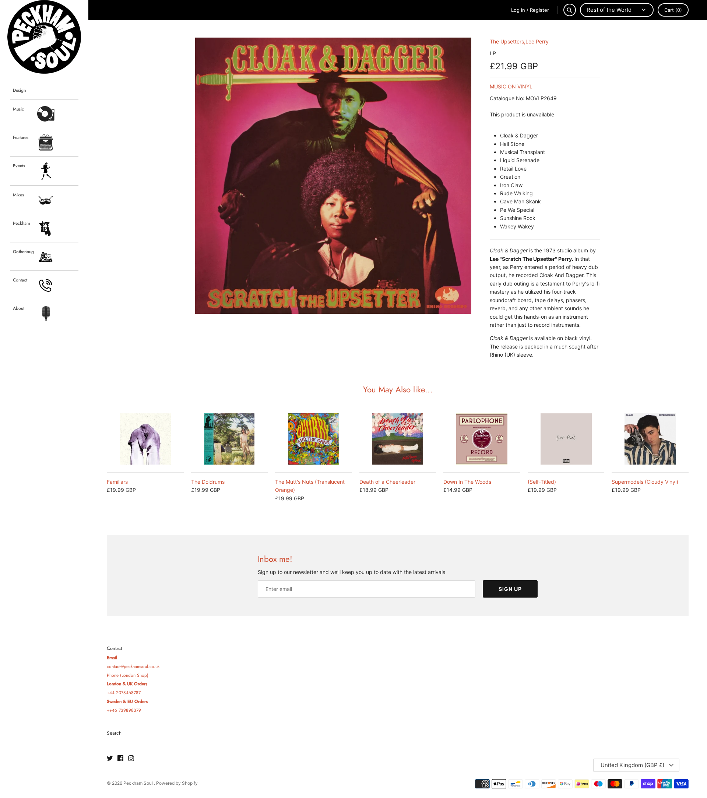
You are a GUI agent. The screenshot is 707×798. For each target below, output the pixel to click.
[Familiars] (145, 439)
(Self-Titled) (542, 482)
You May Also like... (398, 389)
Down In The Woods (467, 482)
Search (114, 733)
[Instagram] (131, 758)
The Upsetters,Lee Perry (519, 41)
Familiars (117, 482)
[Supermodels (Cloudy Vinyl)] (650, 439)
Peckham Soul (138, 783)
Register (539, 10)
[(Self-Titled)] (566, 439)
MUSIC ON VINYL (511, 86)
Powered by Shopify (177, 783)
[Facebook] (120, 758)
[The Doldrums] (229, 439)
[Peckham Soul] (44, 37)
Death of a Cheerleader (387, 482)
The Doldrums (208, 482)
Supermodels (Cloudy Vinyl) (645, 482)
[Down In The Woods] (481, 439)
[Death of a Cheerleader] (397, 439)
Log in (518, 10)
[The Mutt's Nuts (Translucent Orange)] (313, 439)
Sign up (510, 589)
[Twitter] (110, 758)
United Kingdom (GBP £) (632, 765)
